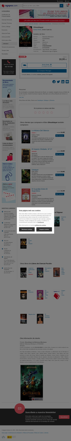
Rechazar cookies (27, 229)
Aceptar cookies (44, 229)
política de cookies (40, 225)
